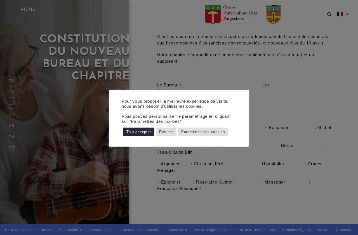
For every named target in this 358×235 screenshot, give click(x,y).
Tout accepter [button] (138, 132)
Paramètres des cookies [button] (203, 132)
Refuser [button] (166, 132)
